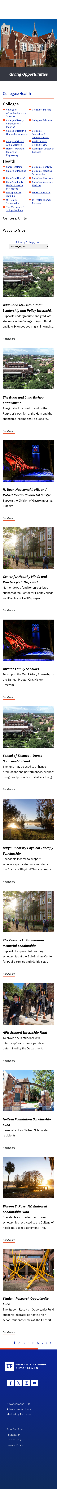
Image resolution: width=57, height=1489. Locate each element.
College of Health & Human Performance (16, 132)
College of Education (42, 120)
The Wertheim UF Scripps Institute (15, 209)
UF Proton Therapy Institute (41, 202)
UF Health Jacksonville (12, 202)
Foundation (13, 1435)
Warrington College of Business (43, 150)
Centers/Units (15, 218)
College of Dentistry (42, 166)
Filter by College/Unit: (28, 242)
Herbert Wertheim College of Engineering (15, 152)
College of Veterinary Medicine (42, 184)
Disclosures (14, 1440)
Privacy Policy (15, 1445)
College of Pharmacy (42, 178)
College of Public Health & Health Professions (14, 185)
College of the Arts (41, 109)
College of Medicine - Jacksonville (42, 172)
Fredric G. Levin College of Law (39, 143)
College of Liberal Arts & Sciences (15, 143)
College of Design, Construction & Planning (15, 123)
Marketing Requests (19, 1414)
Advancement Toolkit (20, 1409)
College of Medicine (16, 170)
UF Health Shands (41, 192)
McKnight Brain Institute (13, 194)
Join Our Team (15, 1429)
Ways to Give (14, 230)
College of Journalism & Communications (40, 134)
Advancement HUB (18, 1404)
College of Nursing (15, 178)
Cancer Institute (14, 166)
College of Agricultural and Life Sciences (16, 113)
